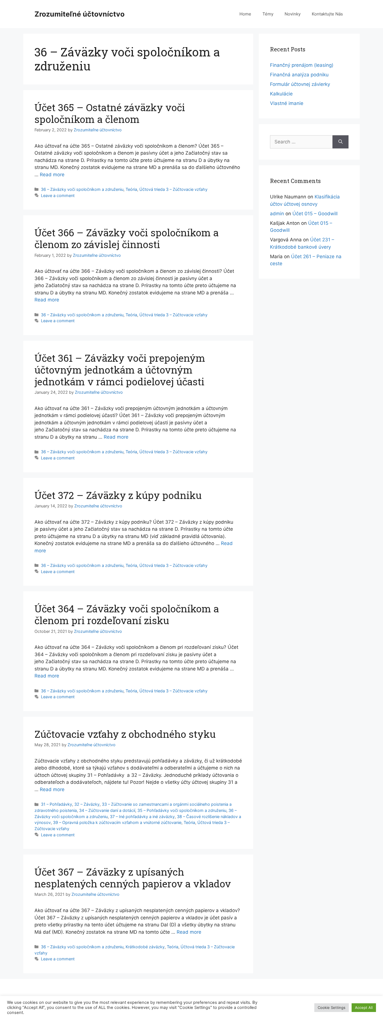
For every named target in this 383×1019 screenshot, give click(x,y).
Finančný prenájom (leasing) (301, 65)
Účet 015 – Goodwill (315, 213)
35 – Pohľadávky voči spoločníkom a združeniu (181, 810)
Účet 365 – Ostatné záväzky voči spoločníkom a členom (109, 113)
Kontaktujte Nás (327, 14)
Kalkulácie (281, 94)
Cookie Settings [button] (331, 1007)
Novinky (293, 14)
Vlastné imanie (286, 103)
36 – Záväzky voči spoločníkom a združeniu (82, 189)
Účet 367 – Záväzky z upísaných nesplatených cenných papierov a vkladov (132, 877)
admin (277, 213)
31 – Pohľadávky (56, 804)
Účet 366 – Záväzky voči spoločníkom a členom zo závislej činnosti (126, 238)
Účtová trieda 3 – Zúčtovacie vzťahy (173, 189)
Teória (131, 189)
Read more (52, 174)
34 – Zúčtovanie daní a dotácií (107, 810)
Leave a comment (58, 195)
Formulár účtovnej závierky (300, 84)
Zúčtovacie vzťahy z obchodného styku (125, 733)
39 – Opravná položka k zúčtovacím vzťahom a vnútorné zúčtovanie (117, 822)
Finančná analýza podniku (299, 74)
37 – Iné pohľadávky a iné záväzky (142, 816)
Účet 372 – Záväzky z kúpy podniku (118, 495)
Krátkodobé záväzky (145, 946)
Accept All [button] (364, 1007)
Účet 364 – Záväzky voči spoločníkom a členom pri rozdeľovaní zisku (126, 614)
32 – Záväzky (87, 804)
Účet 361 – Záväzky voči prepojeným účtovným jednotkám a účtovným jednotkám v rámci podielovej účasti (119, 369)
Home (245, 14)
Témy (267, 14)
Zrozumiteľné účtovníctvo (79, 14)
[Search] (341, 142)
